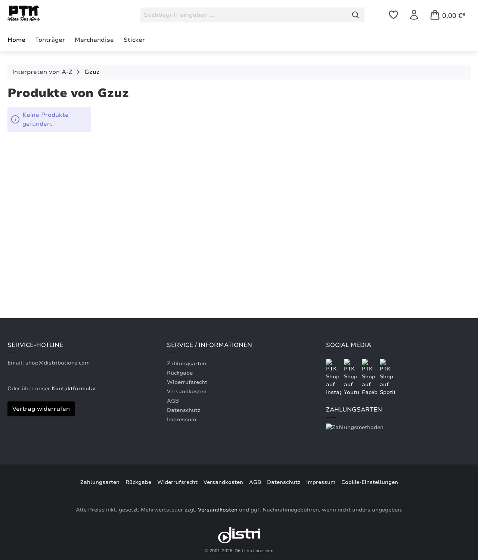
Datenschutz (183, 410)
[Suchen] (355, 14)
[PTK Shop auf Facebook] (370, 377)
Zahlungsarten (186, 363)
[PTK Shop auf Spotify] (387, 377)
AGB (173, 400)
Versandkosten (187, 391)
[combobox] (243, 14)
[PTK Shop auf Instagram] (334, 377)
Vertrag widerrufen (41, 409)
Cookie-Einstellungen (369, 482)
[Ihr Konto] (414, 15)
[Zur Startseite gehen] (44, 13)
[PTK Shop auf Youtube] (352, 377)
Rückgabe (180, 372)
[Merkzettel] (393, 15)
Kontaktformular (74, 388)
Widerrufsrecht (187, 382)
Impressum (181, 419)
